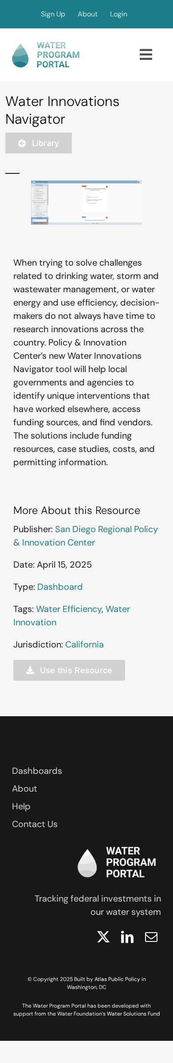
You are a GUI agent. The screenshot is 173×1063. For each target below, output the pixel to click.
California (84, 644)
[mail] (151, 937)
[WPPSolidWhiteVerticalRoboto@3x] (116, 844)
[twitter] (103, 937)
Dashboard (60, 586)
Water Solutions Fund (133, 1013)
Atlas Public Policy (117, 979)
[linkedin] (127, 937)
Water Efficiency (69, 609)
